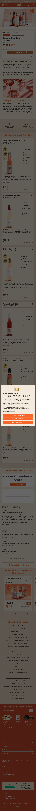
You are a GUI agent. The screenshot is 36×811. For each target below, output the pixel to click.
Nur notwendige (17, 419)
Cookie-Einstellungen (17, 415)
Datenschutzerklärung (9, 411)
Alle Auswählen (17, 422)
